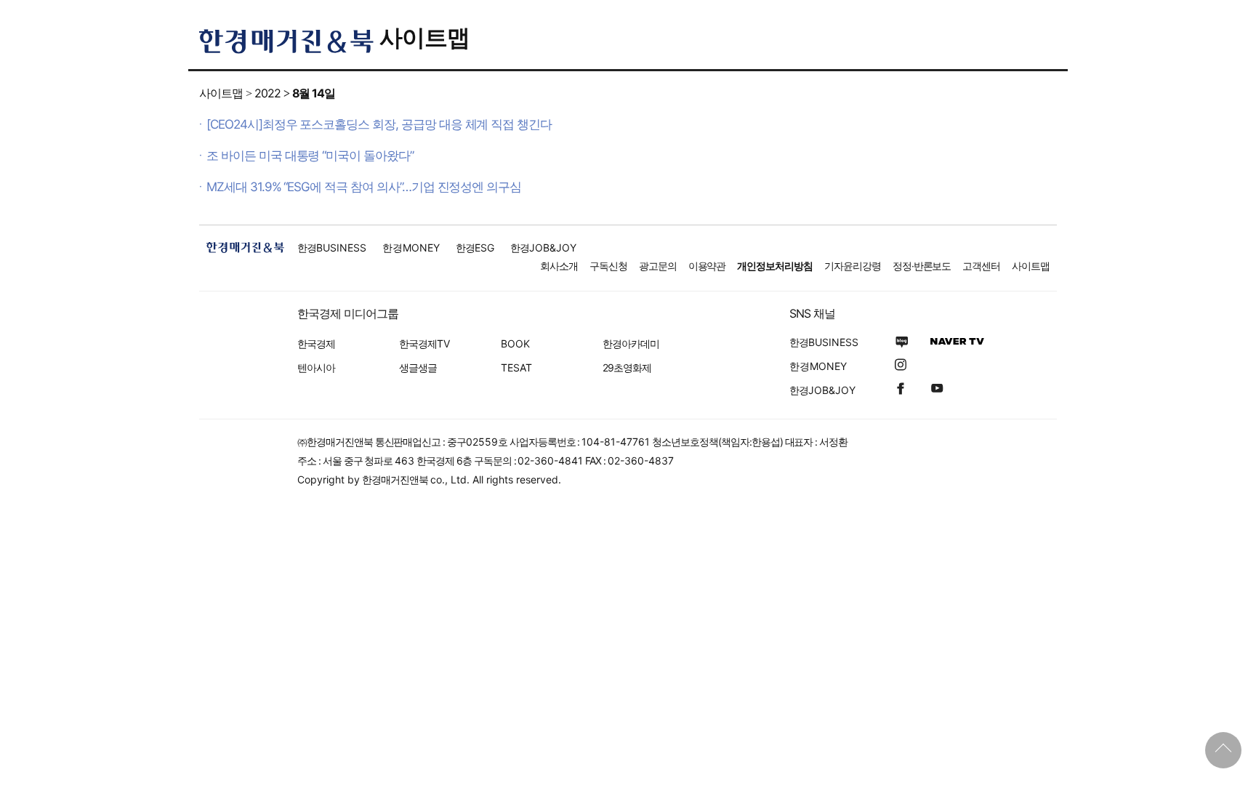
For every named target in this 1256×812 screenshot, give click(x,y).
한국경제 (316, 343)
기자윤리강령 (852, 266)
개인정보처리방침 (775, 266)
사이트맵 (424, 37)
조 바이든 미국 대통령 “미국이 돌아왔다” (310, 155)
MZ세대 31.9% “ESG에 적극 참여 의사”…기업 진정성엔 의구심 (363, 187)
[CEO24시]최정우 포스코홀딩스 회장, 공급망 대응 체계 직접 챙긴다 (379, 124)
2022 (267, 93)
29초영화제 (627, 367)
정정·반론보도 (922, 266)
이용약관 (707, 266)
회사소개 (559, 266)
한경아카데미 (631, 343)
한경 (331, 247)
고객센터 (981, 266)
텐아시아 (316, 367)
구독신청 (608, 266)
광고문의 (658, 266)
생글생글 (418, 367)
